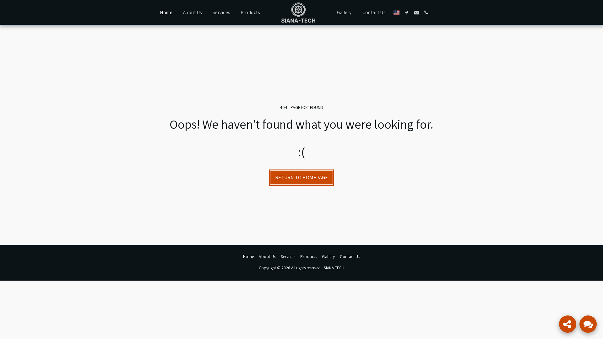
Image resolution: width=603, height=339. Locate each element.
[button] (406, 12)
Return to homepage (301, 177)
